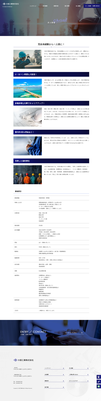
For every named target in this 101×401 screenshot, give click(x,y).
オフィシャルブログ (73, 380)
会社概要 (44, 6)
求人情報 (78, 6)
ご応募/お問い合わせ (92, 6)
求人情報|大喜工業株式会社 (7, 6)
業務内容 (56, 6)
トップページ (33, 6)
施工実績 (67, 6)
